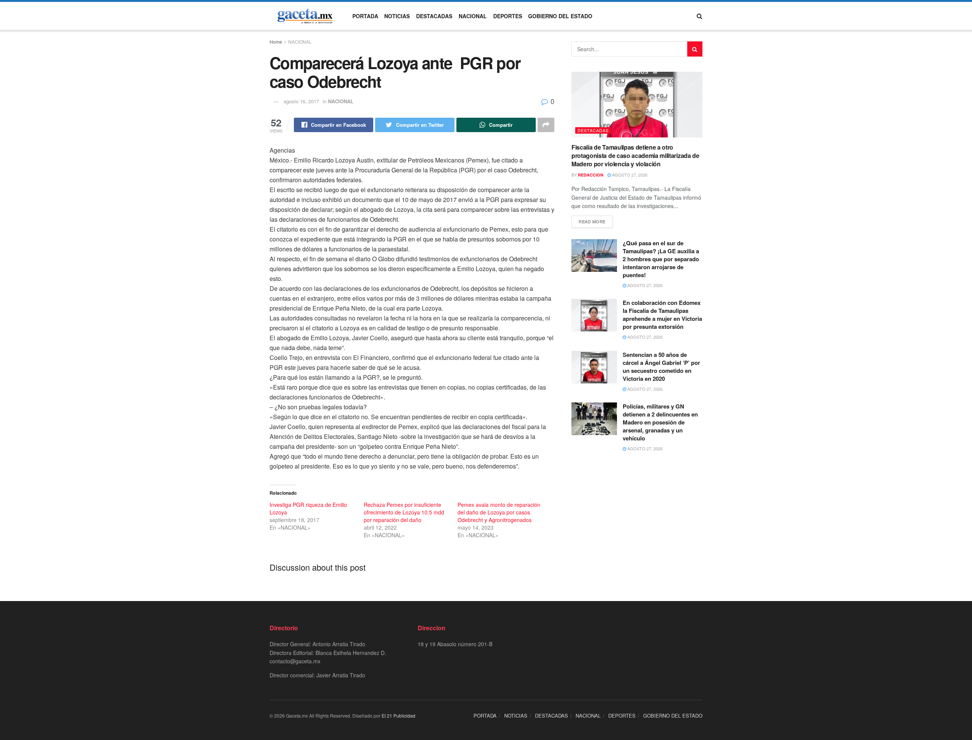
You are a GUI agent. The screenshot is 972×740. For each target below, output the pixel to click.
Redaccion (590, 175)
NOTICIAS (397, 16)
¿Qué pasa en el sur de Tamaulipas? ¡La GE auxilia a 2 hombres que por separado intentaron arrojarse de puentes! (661, 259)
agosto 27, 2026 (629, 175)
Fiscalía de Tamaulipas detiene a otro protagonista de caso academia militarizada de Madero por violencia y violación (635, 156)
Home (276, 41)
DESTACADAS (434, 16)
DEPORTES (507, 16)
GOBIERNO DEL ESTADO (560, 16)
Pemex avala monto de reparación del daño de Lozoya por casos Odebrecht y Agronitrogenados (499, 512)
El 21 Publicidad (398, 715)
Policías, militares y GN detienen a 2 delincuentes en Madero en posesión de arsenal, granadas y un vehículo (660, 422)
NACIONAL (473, 16)
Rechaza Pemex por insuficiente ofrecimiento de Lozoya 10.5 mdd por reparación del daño (404, 512)
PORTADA (365, 16)
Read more (592, 221)
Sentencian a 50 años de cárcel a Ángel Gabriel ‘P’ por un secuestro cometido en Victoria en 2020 (661, 366)
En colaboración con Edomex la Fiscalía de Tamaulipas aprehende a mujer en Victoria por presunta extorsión (662, 314)
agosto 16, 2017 (301, 101)
